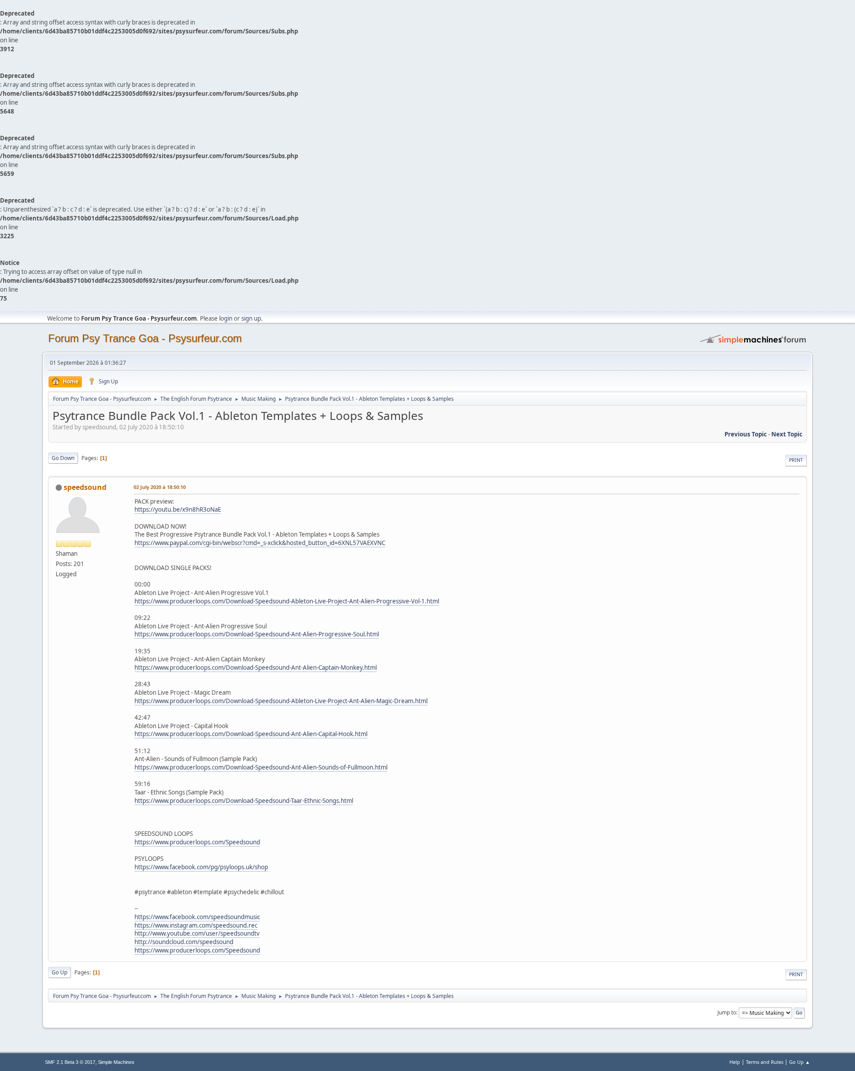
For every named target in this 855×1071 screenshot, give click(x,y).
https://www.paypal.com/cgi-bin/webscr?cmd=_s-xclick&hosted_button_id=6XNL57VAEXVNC (259, 543)
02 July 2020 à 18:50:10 (160, 487)
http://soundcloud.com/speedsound (183, 942)
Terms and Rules (764, 1062)
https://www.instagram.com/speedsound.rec (195, 925)
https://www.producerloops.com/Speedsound (197, 842)
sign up (251, 318)
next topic (786, 434)
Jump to (726, 1012)
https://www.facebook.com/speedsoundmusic (197, 917)
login (225, 318)
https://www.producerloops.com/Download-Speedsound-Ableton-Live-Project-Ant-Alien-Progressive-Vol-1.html (286, 601)
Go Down (63, 458)
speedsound (85, 487)
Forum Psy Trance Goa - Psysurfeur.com (145, 338)
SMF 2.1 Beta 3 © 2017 (70, 1062)
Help (734, 1062)
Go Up (59, 972)
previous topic (746, 434)
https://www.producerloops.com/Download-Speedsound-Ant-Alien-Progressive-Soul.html (256, 634)
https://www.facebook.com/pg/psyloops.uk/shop (201, 867)
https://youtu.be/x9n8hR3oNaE (177, 509)
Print (796, 460)
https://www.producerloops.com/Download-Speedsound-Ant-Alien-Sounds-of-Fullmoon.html (260, 767)
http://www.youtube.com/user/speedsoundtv (197, 933)
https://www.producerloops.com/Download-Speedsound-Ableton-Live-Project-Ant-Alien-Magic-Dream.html (281, 701)
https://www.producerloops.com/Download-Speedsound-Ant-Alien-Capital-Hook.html (250, 734)
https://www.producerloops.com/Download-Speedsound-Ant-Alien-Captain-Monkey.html (255, 668)
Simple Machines (116, 1062)
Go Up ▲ (799, 1062)
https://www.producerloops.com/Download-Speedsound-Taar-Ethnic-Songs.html (243, 801)
